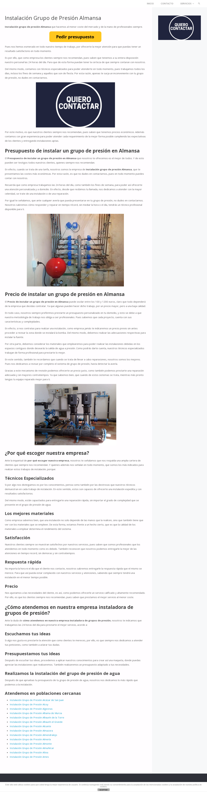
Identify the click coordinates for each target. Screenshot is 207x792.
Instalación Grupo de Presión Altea (29, 752)
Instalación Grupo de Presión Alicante (30, 726)
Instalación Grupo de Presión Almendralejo (33, 735)
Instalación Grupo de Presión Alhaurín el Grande (36, 721)
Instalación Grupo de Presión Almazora (31, 730)
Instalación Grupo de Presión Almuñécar (32, 748)
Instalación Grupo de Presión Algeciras (31, 708)
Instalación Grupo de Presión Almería (30, 739)
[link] (199, 3)
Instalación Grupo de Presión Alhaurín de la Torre (37, 717)
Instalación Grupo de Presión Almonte (31, 743)
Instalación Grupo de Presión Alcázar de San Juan (37, 700)
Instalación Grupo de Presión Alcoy (29, 704)
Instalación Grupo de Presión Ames (29, 756)
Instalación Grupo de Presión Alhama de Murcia (36, 713)
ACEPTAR (103, 790)
